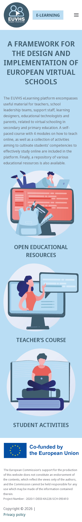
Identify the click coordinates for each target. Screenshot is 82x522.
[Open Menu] (76, 15)
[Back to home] (33, 15)
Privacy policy (14, 514)
